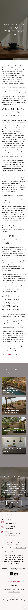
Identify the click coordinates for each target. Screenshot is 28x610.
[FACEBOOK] (10, 581)
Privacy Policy (20, 600)
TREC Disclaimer (14, 563)
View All (14, 460)
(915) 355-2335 (9, 528)
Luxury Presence (14, 592)
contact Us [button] (14, 502)
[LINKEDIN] (18, 581)
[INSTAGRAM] (14, 581)
